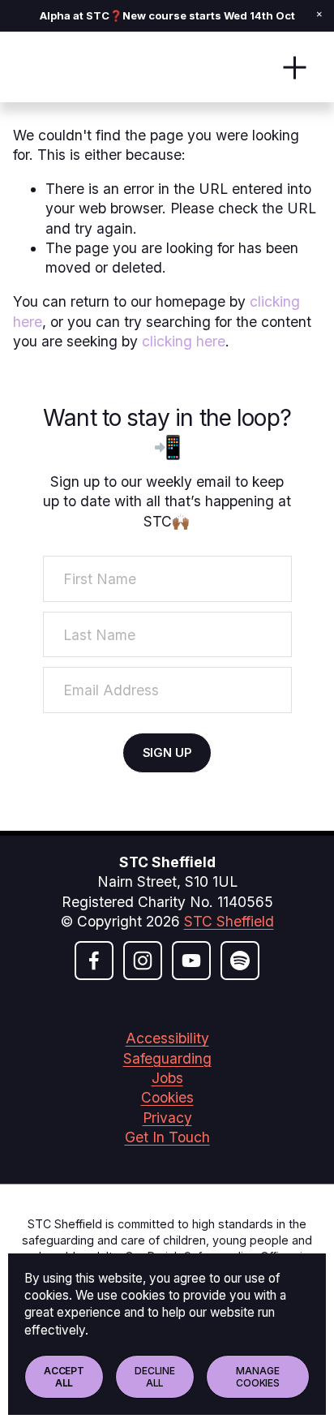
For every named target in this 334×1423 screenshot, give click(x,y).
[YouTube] (191, 960)
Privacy (167, 1117)
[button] (319, 14)
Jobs (167, 1077)
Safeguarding (167, 1058)
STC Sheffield (229, 921)
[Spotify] (240, 960)
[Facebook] (94, 960)
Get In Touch (167, 1137)
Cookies (167, 1097)
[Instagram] (142, 960)
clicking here (183, 341)
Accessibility (167, 1038)
